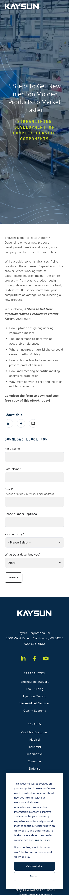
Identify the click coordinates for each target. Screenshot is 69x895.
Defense (34, 768)
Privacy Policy (42, 839)
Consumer (34, 761)
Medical (34, 739)
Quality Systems (34, 710)
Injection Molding (34, 696)
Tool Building (34, 689)
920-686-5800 (34, 643)
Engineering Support (35, 681)
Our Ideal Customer (34, 732)
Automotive (34, 754)
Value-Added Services (35, 703)
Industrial (34, 746)
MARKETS (34, 723)
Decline (34, 876)
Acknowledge (34, 866)
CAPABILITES (34, 673)
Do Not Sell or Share (39, 890)
